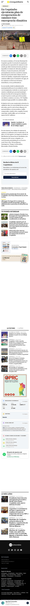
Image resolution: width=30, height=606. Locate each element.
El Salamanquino (10, 586)
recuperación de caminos (19, 189)
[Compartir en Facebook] (11, 55)
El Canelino (19, 584)
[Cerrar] (27, 603)
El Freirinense (18, 576)
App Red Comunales (16, 594)
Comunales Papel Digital (6, 592)
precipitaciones (6, 189)
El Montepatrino (10, 583)
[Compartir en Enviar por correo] (21, 55)
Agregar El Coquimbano (7, 27)
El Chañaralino (11, 573)
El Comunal (3, 580)
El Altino (19, 574)
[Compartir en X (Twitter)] (14, 55)
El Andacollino (17, 582)
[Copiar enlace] (25, 55)
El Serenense (10, 580)
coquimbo (25, 188)
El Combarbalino (11, 584)
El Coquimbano (18, 580)
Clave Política (17, 592)
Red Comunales (6, 23)
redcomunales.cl (5, 559)
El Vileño (17, 586)
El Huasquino (11, 576)
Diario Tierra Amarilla (11, 574)
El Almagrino (4, 573)
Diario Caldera (19, 573)
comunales (17, 188)
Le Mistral (23, 592)
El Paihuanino (10, 582)
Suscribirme (15, 177)
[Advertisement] (15, 278)
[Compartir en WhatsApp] (18, 55)
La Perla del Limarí (19, 583)
